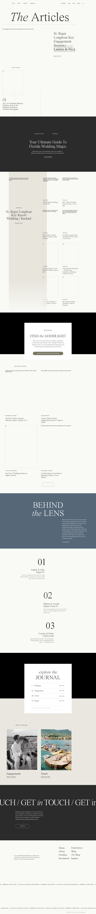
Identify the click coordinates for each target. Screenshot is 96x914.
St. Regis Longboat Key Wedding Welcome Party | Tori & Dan (70, 236)
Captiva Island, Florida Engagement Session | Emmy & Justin (52, 420)
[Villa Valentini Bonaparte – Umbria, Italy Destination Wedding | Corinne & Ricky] (70, 253)
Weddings (45, 200)
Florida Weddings (11, 470)
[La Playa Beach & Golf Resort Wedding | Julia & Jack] (51, 253)
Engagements (45, 415)
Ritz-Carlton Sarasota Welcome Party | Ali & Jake (69, 204)
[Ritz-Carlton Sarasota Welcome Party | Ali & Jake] (70, 187)
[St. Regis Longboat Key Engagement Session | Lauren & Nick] (26, 46)
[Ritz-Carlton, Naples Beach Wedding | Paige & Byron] (51, 220)
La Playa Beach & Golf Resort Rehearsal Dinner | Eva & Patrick (51, 475)
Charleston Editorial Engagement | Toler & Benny (50, 303)
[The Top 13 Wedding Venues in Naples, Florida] (21, 446)
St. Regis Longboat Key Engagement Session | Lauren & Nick (64, 41)
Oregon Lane (83, 912)
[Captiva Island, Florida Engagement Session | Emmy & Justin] (57, 391)
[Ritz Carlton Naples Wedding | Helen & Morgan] (70, 286)
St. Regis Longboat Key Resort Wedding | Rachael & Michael (19, 217)
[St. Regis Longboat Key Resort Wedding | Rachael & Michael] (19, 190)
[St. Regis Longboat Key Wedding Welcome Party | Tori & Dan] (70, 220)
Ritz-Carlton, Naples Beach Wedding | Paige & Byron (50, 236)
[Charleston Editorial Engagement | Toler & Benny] (51, 286)
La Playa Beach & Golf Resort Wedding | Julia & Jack (50, 270)
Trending (64, 200)
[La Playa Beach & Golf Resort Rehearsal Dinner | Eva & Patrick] (57, 446)
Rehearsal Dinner (11, 415)
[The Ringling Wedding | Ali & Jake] (51, 187)
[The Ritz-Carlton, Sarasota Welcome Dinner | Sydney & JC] (21, 391)
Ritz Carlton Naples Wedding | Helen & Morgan (68, 303)
